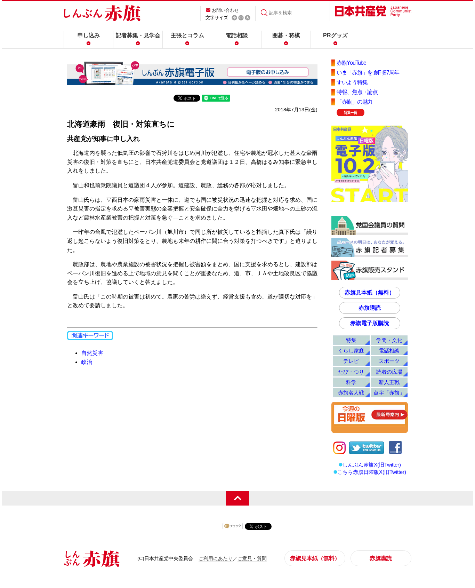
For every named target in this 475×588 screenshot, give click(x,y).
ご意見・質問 (252, 558)
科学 (351, 382)
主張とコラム (187, 35)
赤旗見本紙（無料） (370, 292)
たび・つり (351, 372)
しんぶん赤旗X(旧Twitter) (372, 465)
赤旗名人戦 (351, 393)
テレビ (351, 361)
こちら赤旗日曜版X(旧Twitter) (371, 472)
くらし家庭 (351, 350)
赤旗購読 (370, 308)
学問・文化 (389, 340)
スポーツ (389, 361)
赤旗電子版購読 (369, 323)
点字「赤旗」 (389, 393)
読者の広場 (389, 372)
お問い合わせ (225, 10)
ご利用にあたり (216, 558)
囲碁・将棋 (286, 35)
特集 (351, 340)
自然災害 (92, 353)
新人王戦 (389, 382)
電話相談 (237, 35)
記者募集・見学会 (138, 35)
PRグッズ (335, 35)
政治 (86, 362)
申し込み (89, 35)
